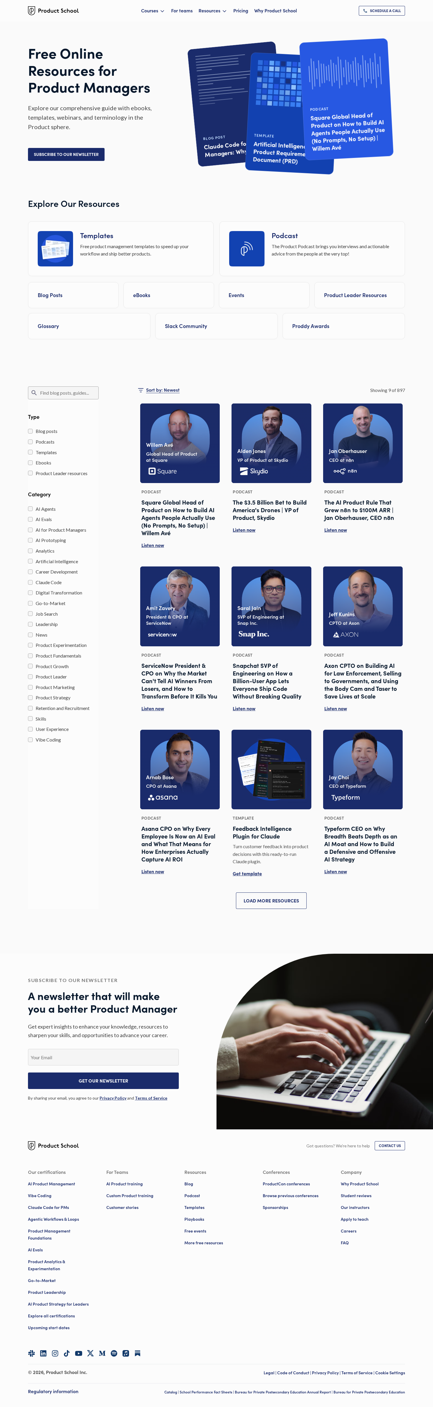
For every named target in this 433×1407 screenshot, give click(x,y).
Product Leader (51, 676)
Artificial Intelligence (57, 561)
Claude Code (49, 582)
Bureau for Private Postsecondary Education (369, 1392)
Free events (195, 1231)
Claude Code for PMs (48, 1207)
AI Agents (46, 509)
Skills (41, 718)
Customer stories (122, 1207)
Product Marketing (55, 687)
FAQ (345, 1242)
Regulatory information (53, 1391)
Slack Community (186, 326)
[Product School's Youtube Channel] (78, 1353)
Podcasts (45, 441)
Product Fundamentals (58, 655)
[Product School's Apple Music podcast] (125, 1353)
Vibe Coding (48, 739)
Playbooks (194, 1219)
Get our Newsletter (103, 1081)
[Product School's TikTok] (66, 1353)
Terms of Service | (358, 1372)
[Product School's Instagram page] (55, 1353)
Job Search (47, 614)
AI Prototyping (51, 540)
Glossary (48, 326)
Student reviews (356, 1195)
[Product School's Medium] (102, 1353)
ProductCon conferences (286, 1184)
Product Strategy (53, 697)
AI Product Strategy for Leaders (58, 1304)
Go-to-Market (50, 603)
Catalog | (172, 1392)
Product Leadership (47, 1292)
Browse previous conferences (290, 1195)
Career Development (57, 571)
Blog (188, 1184)
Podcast (192, 1195)
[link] (382, 11)
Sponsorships (275, 1207)
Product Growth (52, 666)
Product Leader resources (61, 473)
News (41, 634)
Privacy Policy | (326, 1372)
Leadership (47, 624)
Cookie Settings (390, 1372)
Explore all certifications (51, 1316)
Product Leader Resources (355, 295)
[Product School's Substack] (137, 1353)
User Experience (52, 729)
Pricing (240, 11)
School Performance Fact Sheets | (207, 1392)
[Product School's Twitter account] (90, 1353)
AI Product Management (51, 1184)
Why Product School (275, 11)
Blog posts (46, 431)
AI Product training (124, 1184)
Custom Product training (129, 1195)
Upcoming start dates (49, 1327)
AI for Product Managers (61, 530)
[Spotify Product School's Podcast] (114, 1353)
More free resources (203, 1242)
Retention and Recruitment (63, 708)
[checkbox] (30, 431)
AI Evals (44, 519)
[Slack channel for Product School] (31, 1353)
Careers (348, 1231)
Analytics (45, 550)
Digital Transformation (59, 592)
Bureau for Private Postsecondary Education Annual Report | (284, 1392)
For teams (182, 11)
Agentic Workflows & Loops (53, 1219)
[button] (66, 154)
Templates (46, 452)
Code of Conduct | (294, 1372)
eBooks (141, 295)
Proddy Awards (310, 326)
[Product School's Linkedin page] (43, 1353)
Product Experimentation (61, 645)
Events (236, 295)
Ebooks (43, 462)
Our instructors (355, 1207)
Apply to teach (354, 1219)
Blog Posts (50, 295)
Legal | (270, 1372)
